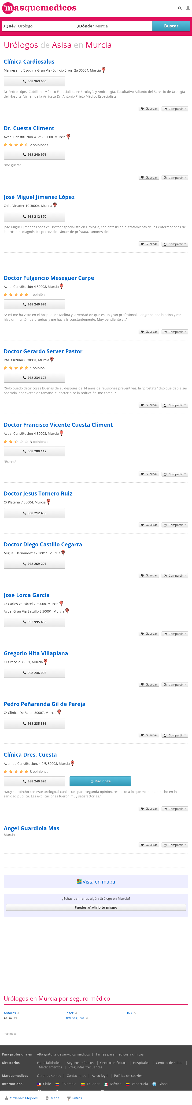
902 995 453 (37, 622)
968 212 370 (37, 216)
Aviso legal (100, 1075)
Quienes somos (49, 1075)
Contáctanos (76, 1075)
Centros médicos (113, 1062)
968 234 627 (37, 377)
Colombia (69, 1084)
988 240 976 (37, 781)
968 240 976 (37, 154)
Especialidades (48, 1062)
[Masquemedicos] (39, 13)
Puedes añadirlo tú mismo (96, 907)
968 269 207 (37, 563)
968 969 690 (37, 81)
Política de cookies (128, 1075)
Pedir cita (103, 781)
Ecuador (93, 1084)
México (115, 1084)
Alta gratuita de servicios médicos (63, 1054)
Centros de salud (169, 1062)
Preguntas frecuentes (85, 1067)
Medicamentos (50, 1067)
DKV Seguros (75, 1018)
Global (164, 1084)
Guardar (151, 108)
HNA (129, 1013)
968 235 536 (37, 723)
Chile (47, 1084)
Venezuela (140, 1084)
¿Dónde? (85, 26)
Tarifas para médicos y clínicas (120, 1054)
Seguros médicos (80, 1062)
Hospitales (141, 1062)
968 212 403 (37, 513)
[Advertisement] (96, 955)
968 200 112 (37, 451)
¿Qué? (9, 26)
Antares (10, 1013)
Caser (69, 1013)
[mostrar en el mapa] (103, 70)
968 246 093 (37, 673)
